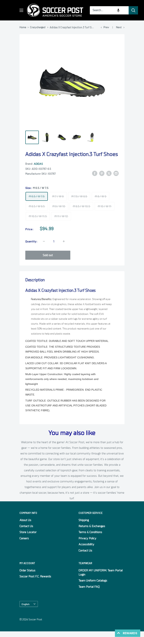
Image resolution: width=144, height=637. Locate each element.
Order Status (27, 570)
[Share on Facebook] (94, 173)
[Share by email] (116, 173)
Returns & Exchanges (92, 526)
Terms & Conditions (90, 532)
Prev (106, 27)
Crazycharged (37, 27)
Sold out (48, 255)
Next (119, 27)
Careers (24, 538)
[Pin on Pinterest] (101, 173)
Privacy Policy (87, 538)
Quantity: (31, 241)
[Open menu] (21, 10)
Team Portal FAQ (89, 586)
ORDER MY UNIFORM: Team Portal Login (101, 572)
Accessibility (86, 544)
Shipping (84, 520)
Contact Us (26, 526)
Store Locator (28, 532)
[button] (118, 10)
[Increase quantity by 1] (64, 241)
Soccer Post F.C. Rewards (35, 576)
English (25, 604)
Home (23, 27)
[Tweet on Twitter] (109, 173)
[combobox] (109, 10)
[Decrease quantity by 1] (44, 241)
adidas (38, 163)
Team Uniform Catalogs (93, 580)
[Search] (133, 10)
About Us (25, 520)
